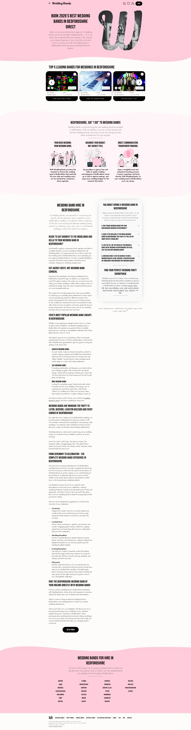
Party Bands (70, 718)
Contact (129, 718)
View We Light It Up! (129, 98)
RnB (120, 293)
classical (131, 290)
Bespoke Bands (90, 718)
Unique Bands (80, 718)
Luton (60, 684)
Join (124, 718)
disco (135, 285)
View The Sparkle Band (95, 98)
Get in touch (71, 629)
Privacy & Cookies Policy (55, 726)
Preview (71, 88)
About (114, 718)
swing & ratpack (118, 290)
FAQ (120, 718)
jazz (126, 290)
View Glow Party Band (62, 98)
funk (106, 288)
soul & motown (133, 288)
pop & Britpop (114, 288)
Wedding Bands (59, 718)
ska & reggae (107, 290)
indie (125, 288)
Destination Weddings (104, 718)
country (130, 285)
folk (103, 288)
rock (121, 288)
